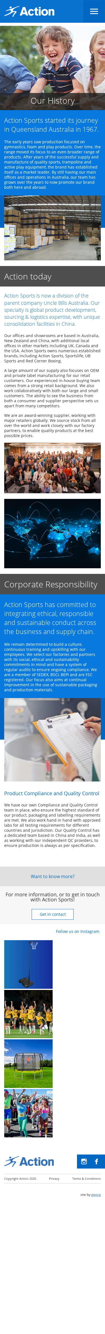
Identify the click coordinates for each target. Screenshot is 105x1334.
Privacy (54, 1178)
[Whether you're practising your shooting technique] (28, 964)
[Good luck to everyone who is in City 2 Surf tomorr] (28, 1113)
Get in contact (52, 914)
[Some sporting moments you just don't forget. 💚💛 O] (28, 1014)
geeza (96, 1194)
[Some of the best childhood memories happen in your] (28, 1063)
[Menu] (94, 11)
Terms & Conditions (86, 1178)
